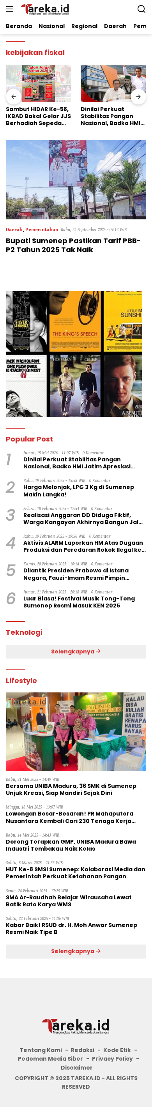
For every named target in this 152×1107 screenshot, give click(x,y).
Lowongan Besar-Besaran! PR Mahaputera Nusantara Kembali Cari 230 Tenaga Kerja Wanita (69, 817)
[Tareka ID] (44, 9)
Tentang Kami (40, 1050)
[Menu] (11, 9)
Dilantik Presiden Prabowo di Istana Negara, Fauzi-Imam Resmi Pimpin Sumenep (76, 574)
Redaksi (82, 1050)
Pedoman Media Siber (50, 1059)
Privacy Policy (112, 1059)
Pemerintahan (41, 230)
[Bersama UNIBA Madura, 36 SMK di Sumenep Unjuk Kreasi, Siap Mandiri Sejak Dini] (76, 732)
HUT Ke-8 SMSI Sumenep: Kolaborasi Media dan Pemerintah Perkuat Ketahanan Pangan (75, 873)
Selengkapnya (73, 651)
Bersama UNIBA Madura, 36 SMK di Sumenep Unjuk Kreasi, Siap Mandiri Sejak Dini (71, 789)
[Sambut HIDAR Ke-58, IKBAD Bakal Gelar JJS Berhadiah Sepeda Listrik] (38, 83)
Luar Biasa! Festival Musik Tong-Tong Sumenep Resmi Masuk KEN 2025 (79, 602)
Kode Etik (117, 1050)
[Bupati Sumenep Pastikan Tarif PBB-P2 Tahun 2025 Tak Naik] (76, 179)
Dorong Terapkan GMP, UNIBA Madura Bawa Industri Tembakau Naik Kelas (71, 845)
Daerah (14, 230)
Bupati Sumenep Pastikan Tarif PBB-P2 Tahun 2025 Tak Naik (73, 245)
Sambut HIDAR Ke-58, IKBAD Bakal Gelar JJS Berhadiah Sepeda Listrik (38, 116)
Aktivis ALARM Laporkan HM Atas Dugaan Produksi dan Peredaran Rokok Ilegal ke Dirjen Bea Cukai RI (83, 546)
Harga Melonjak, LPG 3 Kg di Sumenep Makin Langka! (78, 491)
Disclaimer (77, 1068)
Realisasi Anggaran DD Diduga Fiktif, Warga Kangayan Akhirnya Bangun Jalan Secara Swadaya (84, 519)
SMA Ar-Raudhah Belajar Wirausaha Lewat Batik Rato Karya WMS (69, 901)
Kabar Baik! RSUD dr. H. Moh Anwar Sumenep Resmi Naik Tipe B (71, 929)
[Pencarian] (141, 9)
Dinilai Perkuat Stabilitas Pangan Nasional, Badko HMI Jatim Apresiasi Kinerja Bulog (110, 116)
